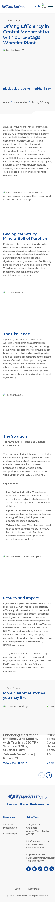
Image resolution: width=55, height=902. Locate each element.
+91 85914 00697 (35, 861)
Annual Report (10, 833)
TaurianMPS (21, 895)
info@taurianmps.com (37, 841)
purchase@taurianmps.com (39, 857)
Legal (17, 888)
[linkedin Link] (28, 868)
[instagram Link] (40, 868)
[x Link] (52, 868)
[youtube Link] (34, 868)
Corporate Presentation (10, 826)
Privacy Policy (33, 888)
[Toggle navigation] (50, 6)
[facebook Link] (46, 868)
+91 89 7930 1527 (35, 847)
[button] (41, 775)
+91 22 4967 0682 (35, 844)
